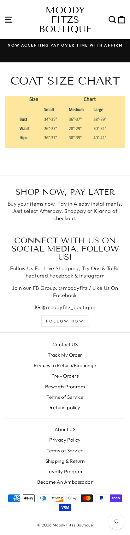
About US (65, 429)
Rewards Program (65, 387)
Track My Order (65, 355)
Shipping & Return (65, 461)
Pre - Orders (65, 376)
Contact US (65, 344)
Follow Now (65, 321)
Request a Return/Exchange (65, 365)
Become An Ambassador (65, 482)
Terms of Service (65, 397)
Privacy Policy (65, 440)
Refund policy (65, 407)
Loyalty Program (65, 471)
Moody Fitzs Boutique (65, 19)
